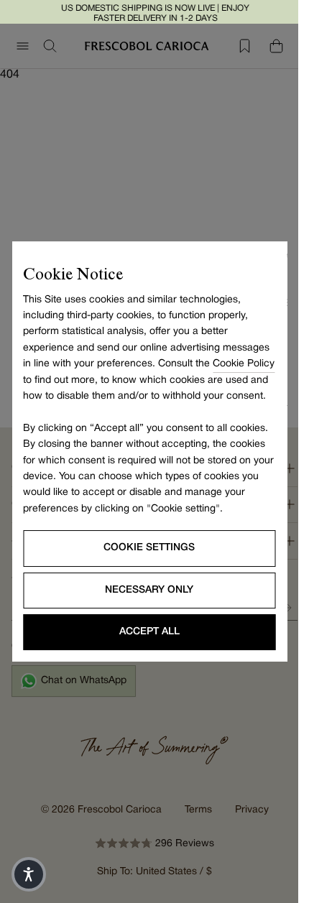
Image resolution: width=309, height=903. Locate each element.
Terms (198, 810)
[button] (28, 874)
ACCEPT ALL (149, 631)
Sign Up (287, 608)
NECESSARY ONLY (149, 590)
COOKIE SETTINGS (149, 547)
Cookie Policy (244, 364)
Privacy (252, 810)
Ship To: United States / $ (154, 871)
